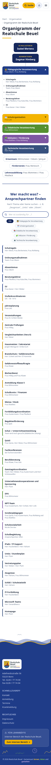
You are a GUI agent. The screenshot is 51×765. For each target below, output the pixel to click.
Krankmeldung (9, 707)
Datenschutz (8, 723)
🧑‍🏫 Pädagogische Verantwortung (29, 221)
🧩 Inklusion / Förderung (25, 235)
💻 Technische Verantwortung (25, 240)
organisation (15, 19)
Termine (6, 703)
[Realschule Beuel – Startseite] (10, 5)
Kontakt (5, 695)
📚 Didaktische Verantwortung (26, 231)
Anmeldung (7, 699)
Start (4, 19)
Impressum (7, 719)
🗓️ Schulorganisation (25, 226)
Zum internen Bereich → (18, 742)
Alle (9, 221)
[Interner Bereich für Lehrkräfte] (39, 5)
